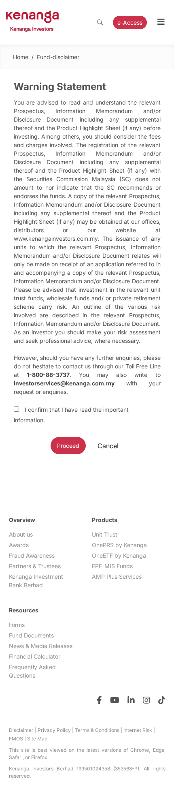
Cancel (108, 446)
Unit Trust (104, 534)
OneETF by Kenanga (119, 555)
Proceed (68, 445)
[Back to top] (152, 778)
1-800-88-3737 (48, 374)
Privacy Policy (54, 730)
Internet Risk (137, 730)
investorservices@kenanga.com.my (64, 383)
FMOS (16, 739)
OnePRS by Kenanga (119, 544)
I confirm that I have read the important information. (71, 415)
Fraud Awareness (32, 555)
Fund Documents (31, 635)
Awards (19, 544)
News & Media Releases (40, 645)
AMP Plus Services (117, 576)
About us (21, 534)
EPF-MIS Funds (112, 566)
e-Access (129, 22)
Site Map (37, 739)
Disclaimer (21, 730)
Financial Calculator (34, 656)
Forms (17, 624)
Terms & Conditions (97, 730)
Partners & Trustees (35, 566)
